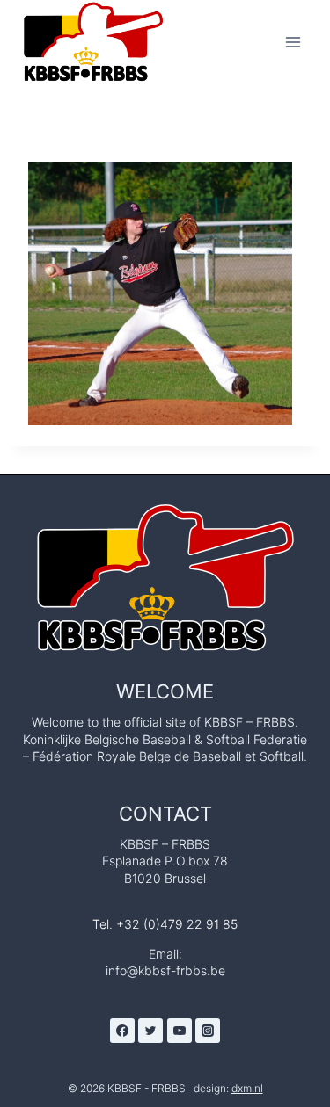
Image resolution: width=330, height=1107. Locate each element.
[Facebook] (122, 1030)
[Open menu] (292, 41)
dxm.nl (247, 1088)
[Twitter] (150, 1030)
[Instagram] (207, 1030)
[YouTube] (179, 1030)
